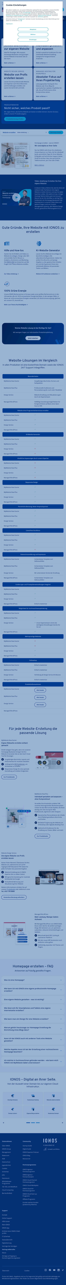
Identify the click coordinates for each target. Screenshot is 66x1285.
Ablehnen (33, 34)
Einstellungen (27, 12)
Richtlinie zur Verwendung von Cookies (17, 15)
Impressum (9, 24)
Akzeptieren (21, 19)
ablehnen (40, 16)
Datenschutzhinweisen (44, 15)
